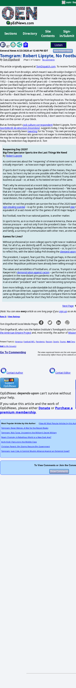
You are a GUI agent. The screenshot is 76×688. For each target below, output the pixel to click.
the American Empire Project (15, 332)
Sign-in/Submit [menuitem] (66, 33)
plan (72, 207)
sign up (63, 311)
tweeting (32, 131)
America (18, 341)
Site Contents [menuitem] (48, 33)
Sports (56, 341)
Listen (59, 45)
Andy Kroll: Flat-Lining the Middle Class (19, 442)
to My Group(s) (8, 346)
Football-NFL (29, 341)
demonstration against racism (33, 272)
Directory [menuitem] (30, 33)
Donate (44, 408)
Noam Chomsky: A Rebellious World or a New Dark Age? (26, 437)
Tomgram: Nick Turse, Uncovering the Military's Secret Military (29, 432)
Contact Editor (63, 372)
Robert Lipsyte (14, 155)
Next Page (68, 305)
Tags (71, 341)
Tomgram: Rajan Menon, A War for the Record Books (24, 428)
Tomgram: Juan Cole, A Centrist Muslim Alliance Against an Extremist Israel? (35, 451)
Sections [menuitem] (10, 33)
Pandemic (40, 341)
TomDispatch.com (45, 66)
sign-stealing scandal (14, 207)
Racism (49, 341)
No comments (48, 60)
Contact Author (15, 372)
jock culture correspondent (38, 124)
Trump (63, 341)
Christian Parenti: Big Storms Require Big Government (25, 446)
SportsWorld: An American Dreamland (20, 128)
